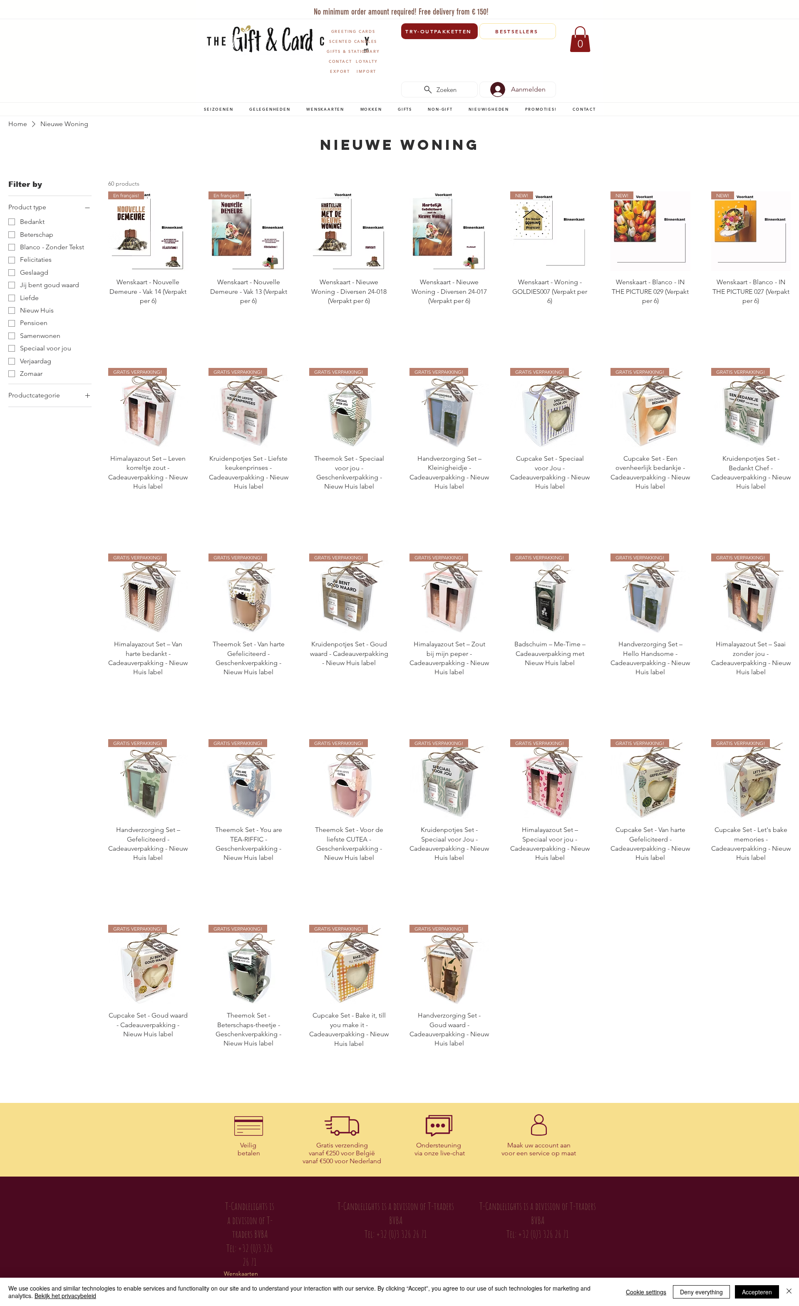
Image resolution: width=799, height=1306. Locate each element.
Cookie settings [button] (646, 1292)
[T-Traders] (386, 7)
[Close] (789, 1291)
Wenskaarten (241, 1273)
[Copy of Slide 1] (405, 7)
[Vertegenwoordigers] (415, 7)
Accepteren (757, 1292)
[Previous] (207, 10)
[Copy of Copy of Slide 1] (396, 7)
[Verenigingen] (424, 7)
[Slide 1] (376, 7)
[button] (218, 109)
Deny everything (701, 1292)
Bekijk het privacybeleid (65, 1295)
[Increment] (181, 318)
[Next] (592, 10)
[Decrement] (114, 318)
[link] (580, 39)
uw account (541, 1145)
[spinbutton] (148, 318)
